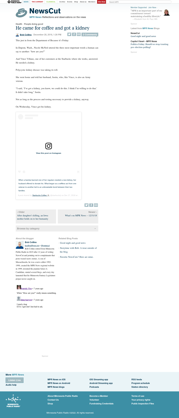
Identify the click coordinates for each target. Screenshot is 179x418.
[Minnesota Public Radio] (15, 2)
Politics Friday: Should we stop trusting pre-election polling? (149, 45)
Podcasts (94, 386)
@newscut (45, 245)
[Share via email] (79, 34)
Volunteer (94, 399)
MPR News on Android (59, 383)
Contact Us (53, 399)
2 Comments (90, 34)
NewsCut (135, 33)
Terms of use (137, 395)
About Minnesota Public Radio (63, 395)
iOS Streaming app (99, 379)
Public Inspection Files (142, 403)
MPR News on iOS (57, 379)
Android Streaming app (101, 383)
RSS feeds (136, 379)
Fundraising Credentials (101, 403)
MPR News (35, 17)
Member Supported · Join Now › (144, 7)
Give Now (101, 2)
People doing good (33, 23)
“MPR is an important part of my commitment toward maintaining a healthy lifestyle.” (146, 14)
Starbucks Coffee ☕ (40, 195)
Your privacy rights (140, 399)
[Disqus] (57, 317)
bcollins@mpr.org (32, 245)
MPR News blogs (56, 386)
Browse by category (28, 228)
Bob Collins (26, 34)
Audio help (11, 384)
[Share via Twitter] (69, 34)
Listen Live (14, 380)
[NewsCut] (45, 12)
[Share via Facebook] (74, 34)
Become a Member (99, 395)
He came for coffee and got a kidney (52, 28)
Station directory (139, 386)
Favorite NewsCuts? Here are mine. (77, 256)
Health (19, 23)
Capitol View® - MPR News (144, 41)
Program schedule (140, 383)
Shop (50, 403)
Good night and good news (73, 242)
